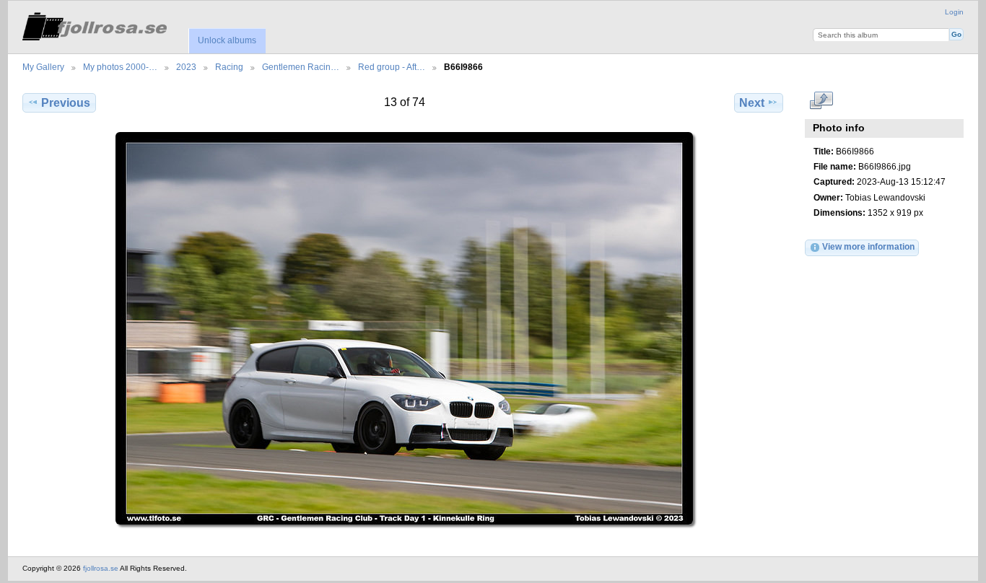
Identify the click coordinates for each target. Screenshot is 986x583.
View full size (821, 101)
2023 (186, 66)
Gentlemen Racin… (300, 66)
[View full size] (404, 328)
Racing (229, 66)
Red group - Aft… (391, 66)
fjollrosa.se (100, 568)
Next (751, 103)
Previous (65, 103)
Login (954, 12)
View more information (868, 246)
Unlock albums (227, 40)
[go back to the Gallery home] (94, 24)
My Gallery (43, 66)
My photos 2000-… (120, 66)
